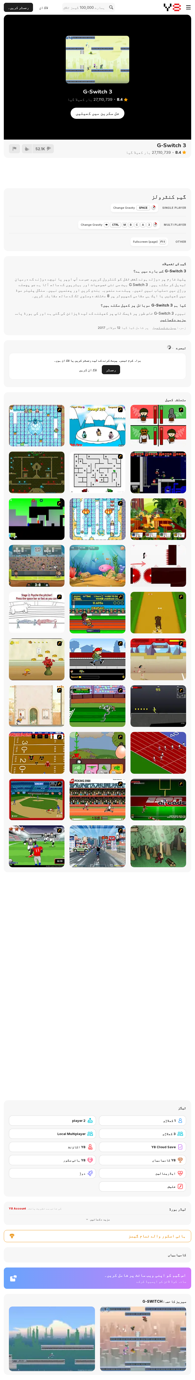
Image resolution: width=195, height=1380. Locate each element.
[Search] (110, 7)
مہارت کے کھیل (164, 328)
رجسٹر (111, 370)
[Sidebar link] (188, 7)
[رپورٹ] (14, 148)
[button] (173, 320)
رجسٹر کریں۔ (18, 7)
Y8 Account (17, 1208)
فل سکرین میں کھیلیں (97, 113)
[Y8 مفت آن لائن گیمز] (172, 7)
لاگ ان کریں (88, 370)
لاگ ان (43, 7)
